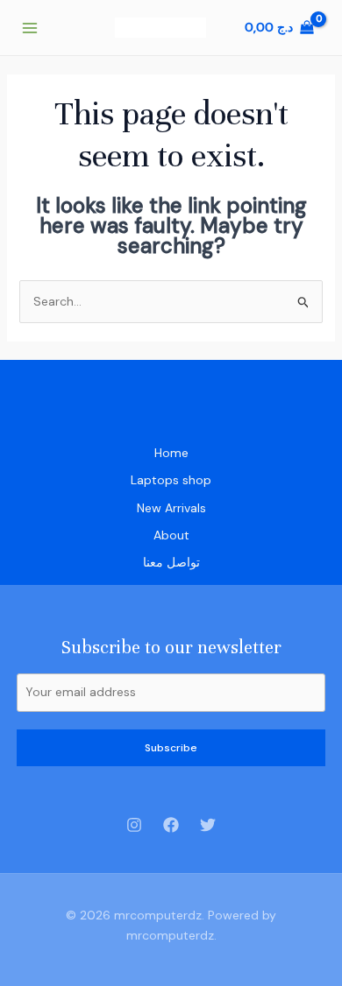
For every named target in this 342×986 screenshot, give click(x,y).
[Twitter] (208, 825)
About (171, 535)
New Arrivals (171, 508)
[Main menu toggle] (29, 28)
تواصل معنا (171, 562)
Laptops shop (171, 480)
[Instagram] (134, 825)
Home (171, 453)
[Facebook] (171, 825)
